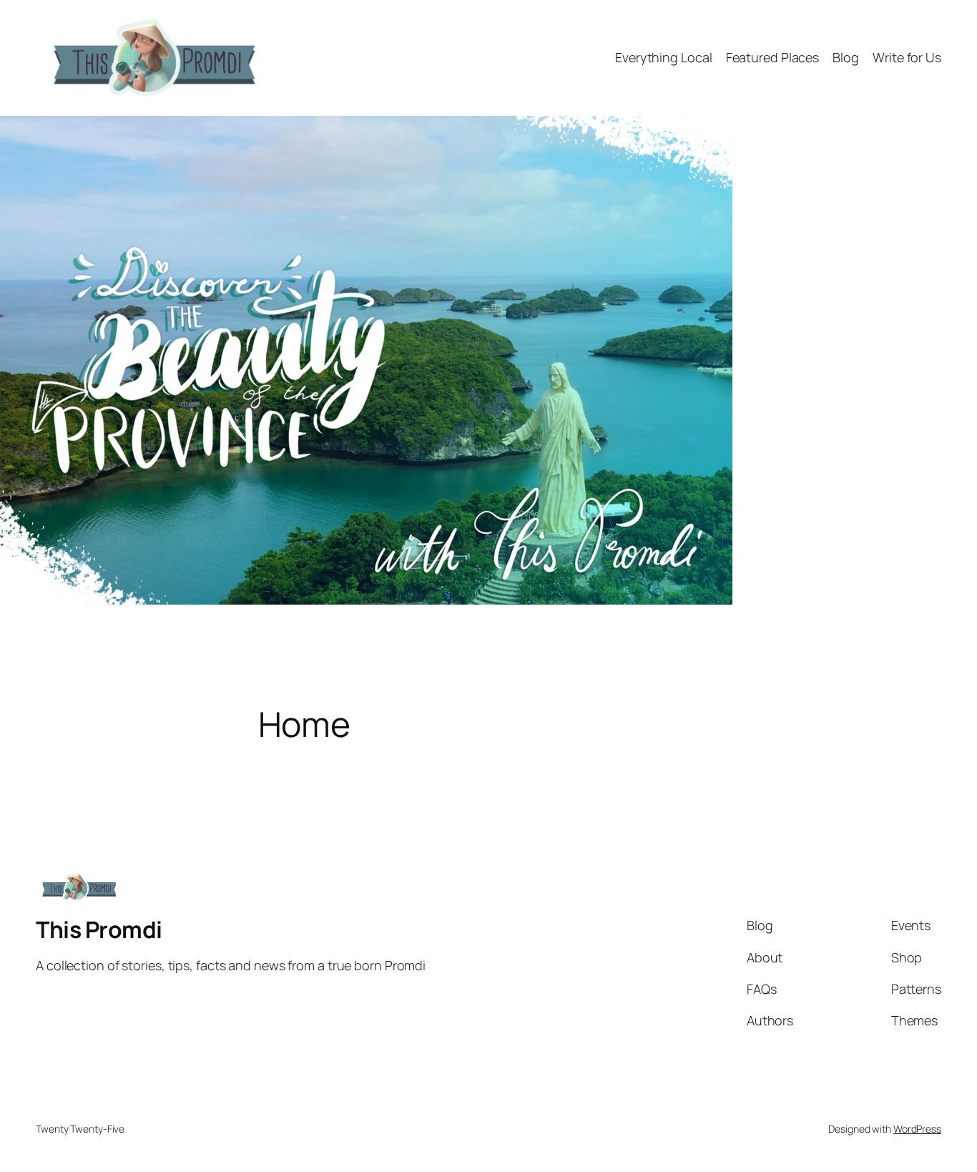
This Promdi (99, 929)
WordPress (917, 1129)
